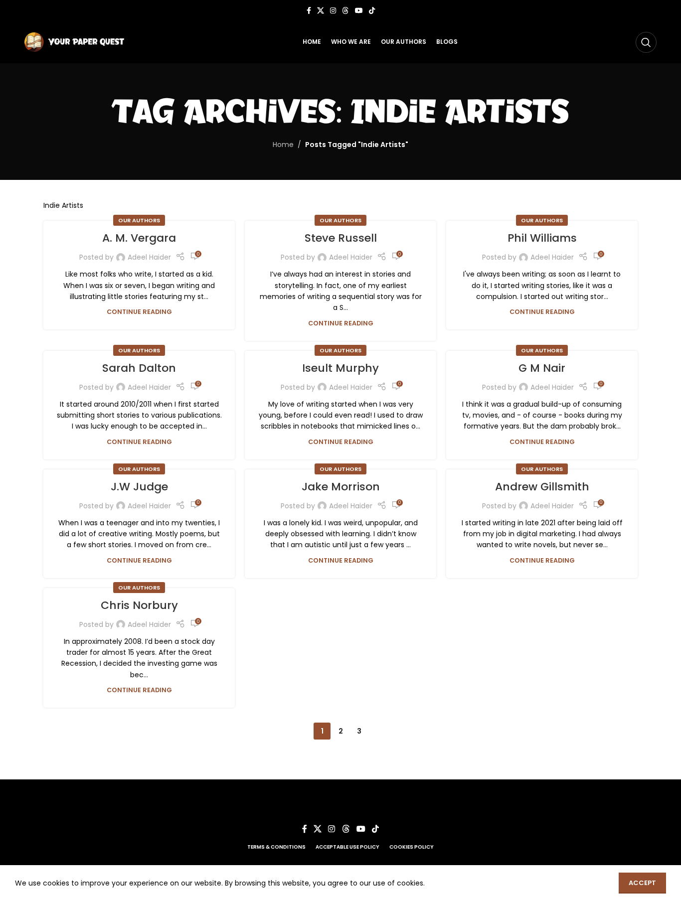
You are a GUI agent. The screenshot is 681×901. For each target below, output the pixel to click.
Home (283, 145)
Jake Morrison (341, 486)
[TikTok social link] (372, 10)
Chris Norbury (139, 605)
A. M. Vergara (139, 238)
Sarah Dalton (139, 368)
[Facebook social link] (309, 10)
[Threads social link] (345, 10)
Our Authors (139, 220)
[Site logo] (74, 41)
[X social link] (320, 10)
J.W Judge (139, 486)
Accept (642, 883)
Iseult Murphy (340, 368)
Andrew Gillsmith (542, 486)
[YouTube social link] (359, 10)
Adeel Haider (149, 257)
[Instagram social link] (333, 10)
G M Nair (541, 368)
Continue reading (139, 311)
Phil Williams (542, 238)
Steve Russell (341, 238)
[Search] (646, 42)
